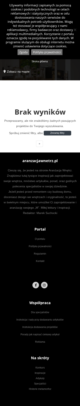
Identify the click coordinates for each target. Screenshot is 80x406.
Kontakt (40, 261)
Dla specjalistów (40, 312)
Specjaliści (40, 383)
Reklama (40, 341)
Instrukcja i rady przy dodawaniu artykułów (40, 319)
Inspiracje (40, 373)
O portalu (40, 239)
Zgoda (23, 52)
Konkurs (40, 367)
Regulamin (40, 253)
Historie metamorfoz (40, 389)
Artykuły (40, 378)
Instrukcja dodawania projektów (40, 327)
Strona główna (40, 61)
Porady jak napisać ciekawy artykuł (40, 334)
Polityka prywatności (40, 246)
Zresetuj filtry (57, 133)
